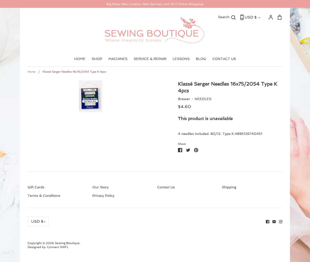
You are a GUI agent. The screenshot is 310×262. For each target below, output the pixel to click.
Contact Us (166, 187)
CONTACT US (224, 59)
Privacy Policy (103, 196)
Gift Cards (36, 187)
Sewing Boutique (67, 243)
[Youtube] (272, 221)
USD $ (251, 17)
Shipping (229, 187)
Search (227, 17)
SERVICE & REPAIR (150, 59)
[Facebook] (266, 221)
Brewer (184, 99)
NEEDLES (203, 99)
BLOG (201, 59)
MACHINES (117, 59)
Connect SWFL (58, 247)
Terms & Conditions (44, 196)
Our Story (100, 187)
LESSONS (181, 59)
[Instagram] (279, 221)
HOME (79, 59)
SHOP (97, 59)
